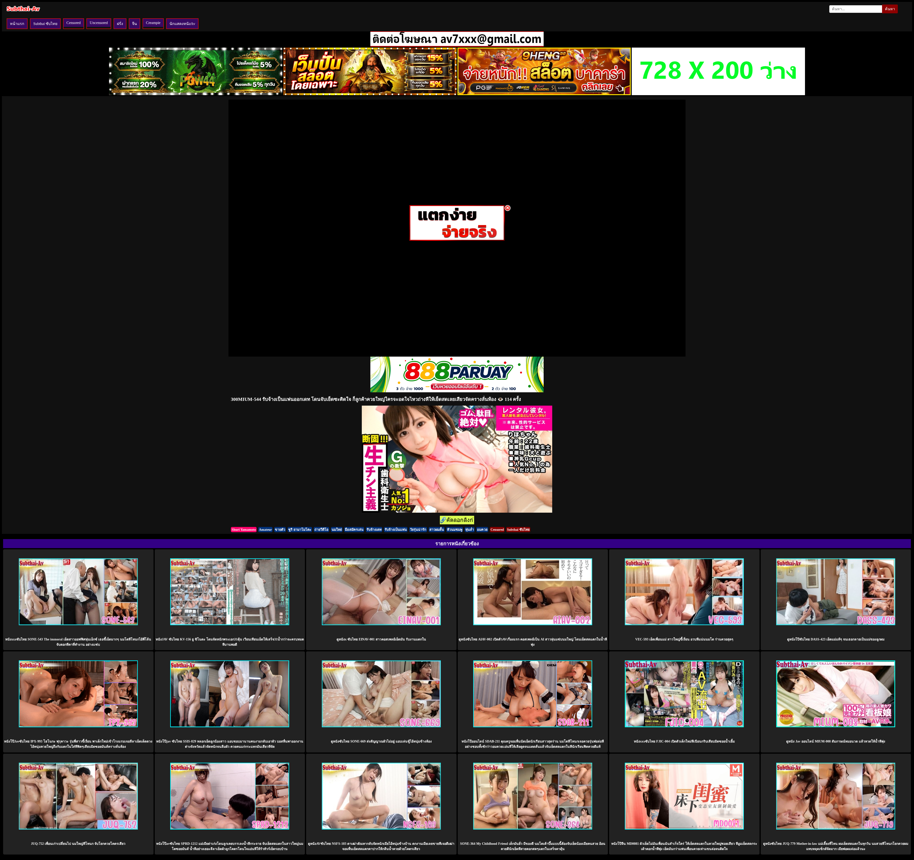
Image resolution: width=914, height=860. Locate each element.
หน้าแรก (17, 24)
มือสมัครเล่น (354, 529)
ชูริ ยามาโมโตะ (299, 529)
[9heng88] (544, 94)
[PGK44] (370, 94)
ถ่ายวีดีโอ (321, 529)
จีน (134, 24)
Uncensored (99, 23)
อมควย (482, 529)
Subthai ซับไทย (45, 24)
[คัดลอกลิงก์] (457, 520)
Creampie (153, 23)
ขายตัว (280, 529)
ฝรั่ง (120, 24)
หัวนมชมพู (454, 529)
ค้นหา (890, 9)
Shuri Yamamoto (244, 529)
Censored (73, 23)
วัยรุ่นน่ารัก (418, 529)
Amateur (265, 529)
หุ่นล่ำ (469, 529)
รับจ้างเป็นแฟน (396, 529)
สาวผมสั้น (436, 529)
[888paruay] (457, 239)
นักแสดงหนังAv (182, 24)
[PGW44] (195, 94)
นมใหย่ (337, 529)
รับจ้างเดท (374, 529)
